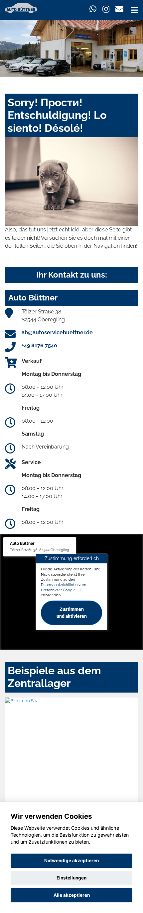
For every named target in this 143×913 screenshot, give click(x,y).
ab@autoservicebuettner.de (57, 332)
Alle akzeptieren (72, 895)
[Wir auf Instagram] (105, 9)
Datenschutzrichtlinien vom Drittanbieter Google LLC (63, 587)
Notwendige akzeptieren (71, 860)
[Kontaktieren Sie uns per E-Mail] (119, 9)
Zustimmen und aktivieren (72, 613)
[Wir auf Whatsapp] (92, 9)
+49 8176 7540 (39, 345)
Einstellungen (71, 877)
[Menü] (134, 10)
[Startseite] (21, 7)
